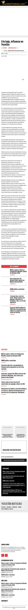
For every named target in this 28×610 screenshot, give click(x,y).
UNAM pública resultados (17, 289)
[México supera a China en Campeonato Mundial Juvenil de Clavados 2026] (5, 272)
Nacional (12, 291)
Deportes (12, 275)
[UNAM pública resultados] (5, 290)
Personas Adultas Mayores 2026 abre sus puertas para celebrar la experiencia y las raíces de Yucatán (18, 310)
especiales (12, 304)
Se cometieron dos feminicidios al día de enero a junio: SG (20, 436)
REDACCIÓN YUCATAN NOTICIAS (16, 50)
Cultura (12, 314)
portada (5, 48)
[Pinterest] (8, 59)
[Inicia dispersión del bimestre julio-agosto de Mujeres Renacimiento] (5, 281)
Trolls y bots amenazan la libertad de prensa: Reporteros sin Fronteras (7, 436)
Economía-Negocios (6, 379)
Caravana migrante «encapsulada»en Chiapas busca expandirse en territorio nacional (12, 367)
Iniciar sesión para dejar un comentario (14, 460)
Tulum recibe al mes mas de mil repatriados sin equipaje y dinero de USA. (13, 383)
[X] (5, 59)
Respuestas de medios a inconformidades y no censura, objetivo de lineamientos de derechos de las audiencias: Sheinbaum (14, 390)
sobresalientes (12, 48)
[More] (14, 59)
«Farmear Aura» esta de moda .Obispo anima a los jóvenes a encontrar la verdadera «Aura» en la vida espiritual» (18, 299)
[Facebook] (2, 59)
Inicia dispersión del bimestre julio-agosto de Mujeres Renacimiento (17, 280)
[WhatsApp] (11, 59)
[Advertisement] (14, 21)
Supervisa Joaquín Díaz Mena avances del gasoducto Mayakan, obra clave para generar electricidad (13, 375)
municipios (12, 283)
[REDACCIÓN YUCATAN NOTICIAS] (2, 50)
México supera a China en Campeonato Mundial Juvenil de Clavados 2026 (18, 271)
